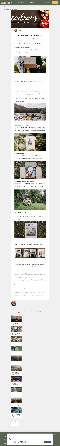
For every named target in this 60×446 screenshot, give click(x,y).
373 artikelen (13, 307)
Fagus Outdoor (17, 98)
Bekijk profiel (18, 307)
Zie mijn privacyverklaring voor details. (19, 442)
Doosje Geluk (18, 155)
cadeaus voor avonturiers (35, 291)
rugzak (44, 90)
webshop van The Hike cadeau (35, 127)
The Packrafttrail (30, 93)
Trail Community (25, 279)
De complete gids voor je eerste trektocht (28, 273)
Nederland (30, 131)
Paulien (19, 30)
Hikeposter (20, 83)
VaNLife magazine (31, 216)
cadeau (27, 41)
